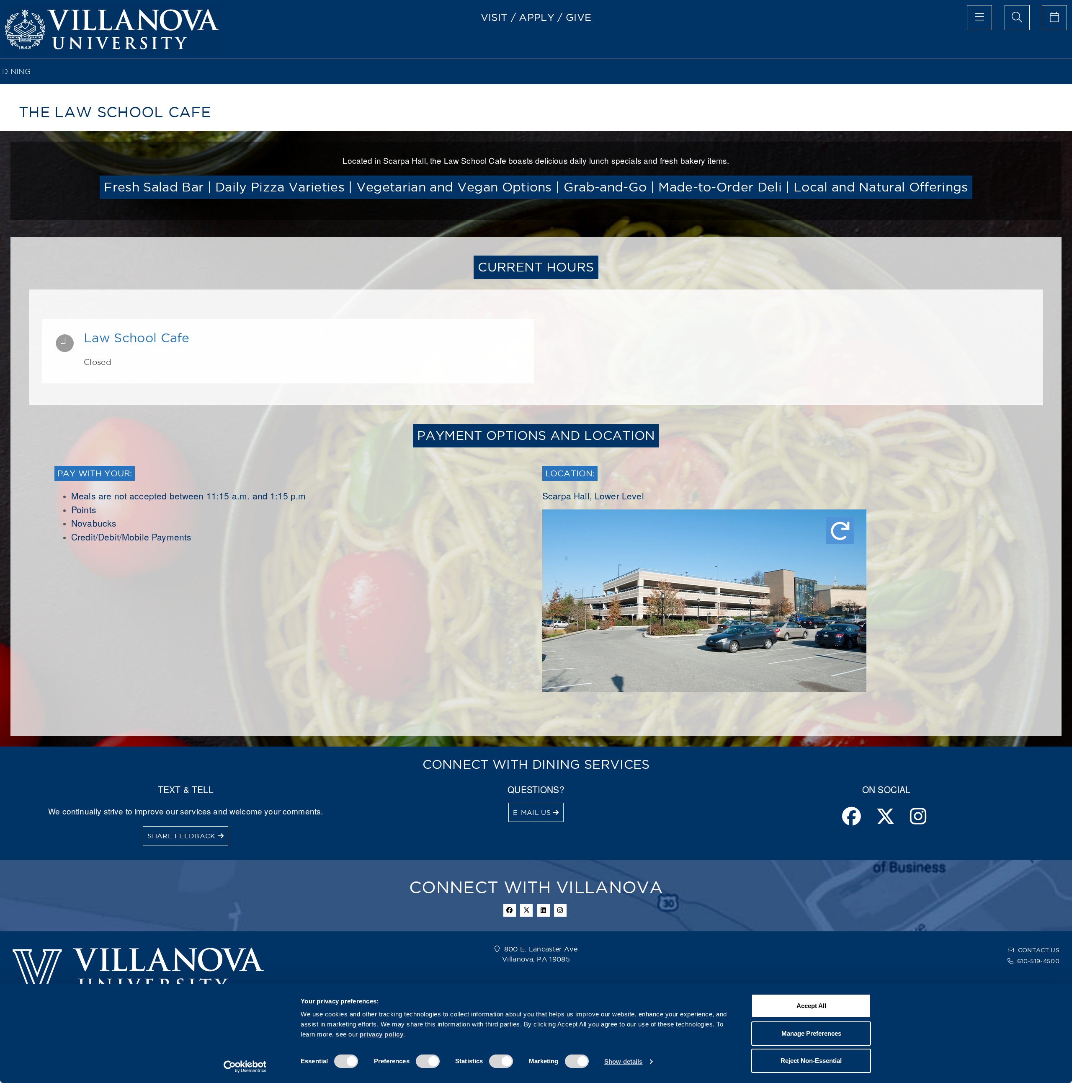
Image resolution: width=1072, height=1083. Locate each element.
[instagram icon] (560, 910)
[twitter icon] (526, 910)
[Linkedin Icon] (543, 910)
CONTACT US (1038, 950)
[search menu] (1017, 17)
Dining (16, 71)
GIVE (578, 17)
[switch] (428, 1061)
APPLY (536, 17)
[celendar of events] (1054, 17)
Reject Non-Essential (811, 1060)
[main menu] (979, 17)
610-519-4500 (1038, 961)
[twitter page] (885, 817)
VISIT (494, 17)
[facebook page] (851, 817)
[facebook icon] (509, 910)
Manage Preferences (811, 1033)
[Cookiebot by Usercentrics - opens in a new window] (245, 1066)
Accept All (811, 1005)
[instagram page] (918, 817)
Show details (623, 1061)
